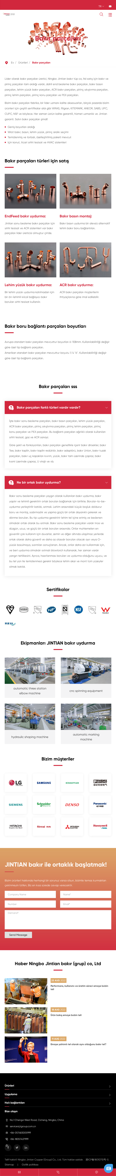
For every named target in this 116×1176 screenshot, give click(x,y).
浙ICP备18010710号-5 (97, 1159)
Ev (12, 62)
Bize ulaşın (11, 1111)
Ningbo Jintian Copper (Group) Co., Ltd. (40, 1159)
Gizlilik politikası (30, 1164)
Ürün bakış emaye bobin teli (66, 1015)
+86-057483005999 (20, 1132)
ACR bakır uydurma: (76, 285)
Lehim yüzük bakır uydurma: (28, 285)
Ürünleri (23, 62)
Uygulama (11, 1094)
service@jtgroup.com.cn (23, 1126)
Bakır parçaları (41, 62)
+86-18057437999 (19, 1139)
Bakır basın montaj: (76, 216)
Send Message (18, 934)
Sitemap (9, 1164)
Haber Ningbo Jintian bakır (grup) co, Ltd (58, 963)
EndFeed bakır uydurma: (25, 216)
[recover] (108, 1168)
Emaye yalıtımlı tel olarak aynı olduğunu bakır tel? (78, 1044)
